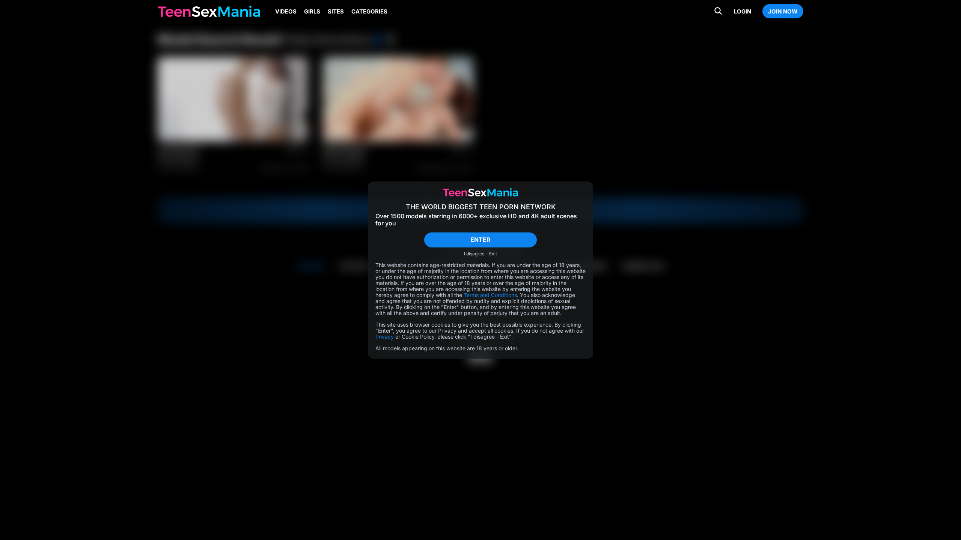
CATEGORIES (369, 11)
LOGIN (742, 11)
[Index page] (209, 11)
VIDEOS (286, 11)
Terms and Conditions (490, 294)
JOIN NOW (783, 11)
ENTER (480, 239)
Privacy (384, 336)
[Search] (718, 11)
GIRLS (312, 11)
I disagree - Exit (480, 253)
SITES (336, 11)
